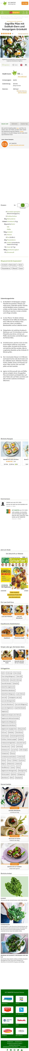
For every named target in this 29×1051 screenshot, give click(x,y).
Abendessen (5, 777)
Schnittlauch (10, 221)
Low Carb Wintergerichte (8, 701)
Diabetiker (11, 732)
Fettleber (20, 739)
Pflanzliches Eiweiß (19, 638)
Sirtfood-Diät (5, 680)
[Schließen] (1, 3)
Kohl (3, 673)
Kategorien (23, 1047)
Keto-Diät (19, 676)
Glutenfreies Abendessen (8, 690)
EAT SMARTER (15, 510)
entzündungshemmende (17, 735)
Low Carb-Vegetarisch (7, 708)
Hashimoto (19, 746)
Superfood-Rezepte (20, 708)
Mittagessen (21, 774)
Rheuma (12, 753)
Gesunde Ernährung (15, 680)
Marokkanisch (5, 767)
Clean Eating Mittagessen (8, 676)
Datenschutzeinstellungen (14, 1043)
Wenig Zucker (21, 728)
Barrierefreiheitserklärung (10, 1047)
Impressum (10, 1041)
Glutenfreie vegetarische (8, 687)
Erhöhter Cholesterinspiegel (9, 739)
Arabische (18, 763)
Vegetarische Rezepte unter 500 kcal (11, 715)
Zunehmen (22, 760)
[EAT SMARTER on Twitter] (18, 1050)
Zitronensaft (10, 252)
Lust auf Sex (14, 749)
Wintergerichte (22, 770)
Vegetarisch (5, 711)
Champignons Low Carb (15, 697)
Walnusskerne (11, 219)
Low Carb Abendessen (7, 704)
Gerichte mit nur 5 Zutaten (14, 866)
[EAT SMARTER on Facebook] (7, 1050)
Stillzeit (3, 760)
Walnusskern (13, 265)
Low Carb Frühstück (7, 616)
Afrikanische (10, 763)
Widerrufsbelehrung (14, 1045)
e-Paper (26, 590)
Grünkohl (9, 232)
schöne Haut (21, 756)
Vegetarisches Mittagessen (9, 722)
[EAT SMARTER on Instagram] (14, 1050)
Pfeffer (9, 229)
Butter (13, 224)
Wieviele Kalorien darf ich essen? (22, 91)
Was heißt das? (22, 76)
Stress (9, 760)
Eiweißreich (7, 638)
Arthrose (4, 732)
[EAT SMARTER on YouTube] (21, 1050)
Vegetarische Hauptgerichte (9, 728)
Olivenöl (9, 235)
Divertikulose (19, 732)
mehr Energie (23, 749)
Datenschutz (18, 1041)
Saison (12, 767)
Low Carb (4, 697)
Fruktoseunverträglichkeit (8, 742)
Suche (23, 13)
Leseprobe (3, 590)
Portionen (23, 208)
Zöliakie (15, 760)
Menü (2, 13)
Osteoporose (5, 753)
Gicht (13, 746)
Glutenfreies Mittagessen (8, 694)
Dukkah (9, 242)
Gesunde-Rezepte (6, 683)
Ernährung (9, 673)
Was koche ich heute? (14, 838)
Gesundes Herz (6, 746)
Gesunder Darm (21, 742)
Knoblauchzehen (12, 216)
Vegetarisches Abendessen (9, 725)
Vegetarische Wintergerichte (9, 770)
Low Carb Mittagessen (21, 704)
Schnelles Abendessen (14, 810)
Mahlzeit (13, 774)
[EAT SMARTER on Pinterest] (11, 1050)
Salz (8, 227)
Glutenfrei (15, 683)
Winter (18, 767)
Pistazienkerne (11, 240)
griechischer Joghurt (13, 250)
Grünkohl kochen (5, 924)
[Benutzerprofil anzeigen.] (8, 513)
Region (3, 763)
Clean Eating (17, 673)
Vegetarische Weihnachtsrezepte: (10, 718)
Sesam (9, 247)
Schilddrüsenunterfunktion (9, 756)
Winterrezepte (5, 774)
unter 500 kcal (20, 694)
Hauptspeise (18, 777)
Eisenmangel (5, 735)
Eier (8, 237)
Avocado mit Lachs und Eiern (11, 459)
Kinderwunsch (5, 749)
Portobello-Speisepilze (13, 212)
